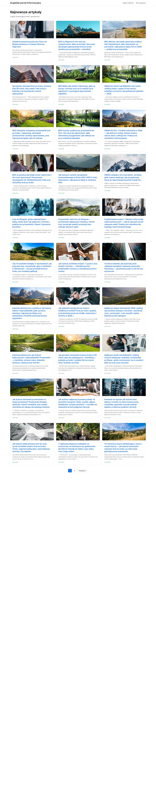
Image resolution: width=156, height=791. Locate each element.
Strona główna (141, 3)
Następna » (82, 471)
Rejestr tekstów (128, 3)
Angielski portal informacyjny (25, 3)
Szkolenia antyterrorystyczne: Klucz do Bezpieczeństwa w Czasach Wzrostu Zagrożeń (29, 44)
